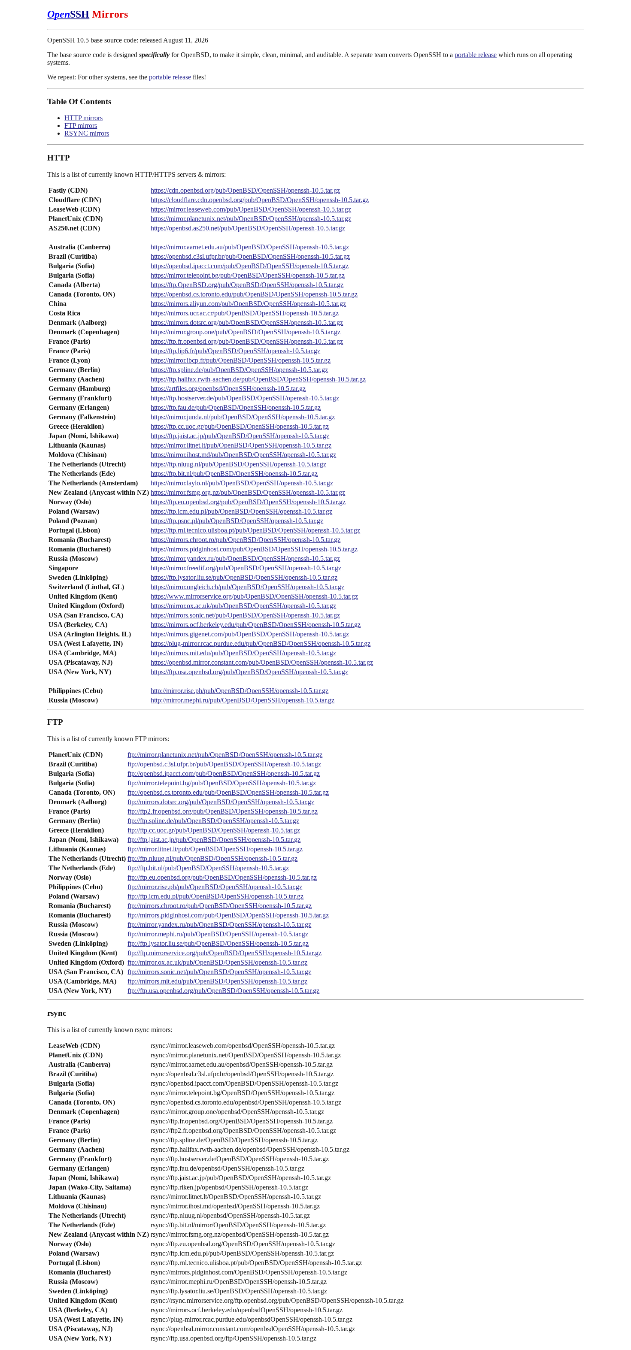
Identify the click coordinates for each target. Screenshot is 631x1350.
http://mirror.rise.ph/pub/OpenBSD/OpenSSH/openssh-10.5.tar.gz (239, 690)
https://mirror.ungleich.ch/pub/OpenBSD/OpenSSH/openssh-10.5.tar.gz (247, 586)
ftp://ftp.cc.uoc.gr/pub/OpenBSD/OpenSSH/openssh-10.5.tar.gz (213, 830)
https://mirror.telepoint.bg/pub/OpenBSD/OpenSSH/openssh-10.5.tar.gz (248, 275)
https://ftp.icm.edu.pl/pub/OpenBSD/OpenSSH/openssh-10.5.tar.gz (241, 511)
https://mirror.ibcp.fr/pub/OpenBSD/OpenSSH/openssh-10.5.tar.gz (241, 360)
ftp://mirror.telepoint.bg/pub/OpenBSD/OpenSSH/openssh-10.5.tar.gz (221, 783)
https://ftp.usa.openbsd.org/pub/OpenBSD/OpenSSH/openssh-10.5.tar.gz (249, 671)
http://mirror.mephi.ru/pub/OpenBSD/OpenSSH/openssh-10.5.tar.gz (242, 700)
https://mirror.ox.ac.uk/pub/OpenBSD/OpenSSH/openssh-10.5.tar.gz (243, 605)
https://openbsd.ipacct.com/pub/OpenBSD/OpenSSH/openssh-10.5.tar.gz (250, 265)
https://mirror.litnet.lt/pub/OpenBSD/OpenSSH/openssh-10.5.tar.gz (241, 445)
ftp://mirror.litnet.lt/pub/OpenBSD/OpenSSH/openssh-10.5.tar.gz (215, 849)
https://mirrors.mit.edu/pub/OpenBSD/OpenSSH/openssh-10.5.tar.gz (243, 653)
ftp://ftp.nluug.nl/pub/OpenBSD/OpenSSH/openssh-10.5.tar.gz (212, 858)
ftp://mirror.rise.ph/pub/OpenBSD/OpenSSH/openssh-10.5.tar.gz (214, 886)
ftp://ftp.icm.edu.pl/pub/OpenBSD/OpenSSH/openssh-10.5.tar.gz (215, 896)
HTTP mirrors (83, 117)
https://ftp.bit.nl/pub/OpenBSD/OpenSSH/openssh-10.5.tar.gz (234, 473)
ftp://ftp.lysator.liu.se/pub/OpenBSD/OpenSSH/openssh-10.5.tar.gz (218, 943)
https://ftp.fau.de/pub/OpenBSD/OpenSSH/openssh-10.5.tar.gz (236, 407)
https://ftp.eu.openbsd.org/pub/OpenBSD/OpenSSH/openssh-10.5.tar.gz (248, 501)
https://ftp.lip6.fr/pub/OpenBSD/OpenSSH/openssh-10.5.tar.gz (235, 350)
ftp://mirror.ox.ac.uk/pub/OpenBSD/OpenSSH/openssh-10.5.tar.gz (217, 962)
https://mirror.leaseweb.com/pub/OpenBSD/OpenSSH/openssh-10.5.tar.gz (251, 209)
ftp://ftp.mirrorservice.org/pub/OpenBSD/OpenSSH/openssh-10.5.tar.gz (224, 953)
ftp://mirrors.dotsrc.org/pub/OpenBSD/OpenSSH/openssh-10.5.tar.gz (220, 801)
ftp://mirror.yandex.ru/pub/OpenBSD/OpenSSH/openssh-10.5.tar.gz (219, 924)
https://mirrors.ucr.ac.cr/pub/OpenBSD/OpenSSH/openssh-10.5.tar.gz (245, 313)
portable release (476, 54)
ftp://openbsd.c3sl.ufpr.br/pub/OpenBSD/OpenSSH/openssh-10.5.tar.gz (224, 764)
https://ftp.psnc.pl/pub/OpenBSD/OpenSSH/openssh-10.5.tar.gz (237, 520)
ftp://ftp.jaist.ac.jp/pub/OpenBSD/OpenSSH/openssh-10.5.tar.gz (213, 839)
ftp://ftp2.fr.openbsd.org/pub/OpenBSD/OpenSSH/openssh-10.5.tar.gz (222, 811)
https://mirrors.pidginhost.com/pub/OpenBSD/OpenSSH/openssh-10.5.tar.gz (254, 549)
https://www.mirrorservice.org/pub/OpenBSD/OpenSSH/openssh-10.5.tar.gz (254, 596)
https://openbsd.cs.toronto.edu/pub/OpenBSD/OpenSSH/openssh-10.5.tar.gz (254, 294)
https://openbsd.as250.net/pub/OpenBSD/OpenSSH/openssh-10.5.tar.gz (248, 228)
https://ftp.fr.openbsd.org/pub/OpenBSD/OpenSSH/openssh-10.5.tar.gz (247, 341)
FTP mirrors (80, 125)
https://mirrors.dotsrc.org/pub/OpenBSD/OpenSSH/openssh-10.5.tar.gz (247, 322)
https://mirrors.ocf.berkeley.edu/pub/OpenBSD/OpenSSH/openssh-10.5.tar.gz (256, 624)
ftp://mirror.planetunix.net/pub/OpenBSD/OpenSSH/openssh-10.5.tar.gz (224, 754)
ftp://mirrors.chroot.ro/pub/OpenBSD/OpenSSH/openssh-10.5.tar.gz (219, 905)
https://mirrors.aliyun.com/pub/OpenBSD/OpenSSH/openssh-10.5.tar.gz (248, 303)
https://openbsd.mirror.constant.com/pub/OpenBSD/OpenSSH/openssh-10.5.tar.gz (262, 662)
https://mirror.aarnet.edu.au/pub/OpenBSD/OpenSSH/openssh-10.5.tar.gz (250, 247)
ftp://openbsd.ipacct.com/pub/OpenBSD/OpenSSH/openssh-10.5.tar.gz (223, 773)
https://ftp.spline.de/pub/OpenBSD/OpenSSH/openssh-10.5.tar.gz (239, 369)
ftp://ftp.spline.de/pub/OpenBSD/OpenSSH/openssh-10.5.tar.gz (213, 820)
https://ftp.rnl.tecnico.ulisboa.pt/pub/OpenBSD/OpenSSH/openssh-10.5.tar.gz (255, 530)
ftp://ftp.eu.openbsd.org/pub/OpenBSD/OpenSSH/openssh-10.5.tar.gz (222, 877)
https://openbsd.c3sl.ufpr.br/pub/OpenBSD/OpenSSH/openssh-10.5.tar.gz (250, 256)
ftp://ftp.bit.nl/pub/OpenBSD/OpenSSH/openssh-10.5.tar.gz (208, 868)
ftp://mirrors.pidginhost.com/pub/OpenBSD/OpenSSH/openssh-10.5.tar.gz (228, 915)
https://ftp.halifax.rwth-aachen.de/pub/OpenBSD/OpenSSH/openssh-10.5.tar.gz (258, 379)
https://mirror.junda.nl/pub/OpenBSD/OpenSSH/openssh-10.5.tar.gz (243, 417)
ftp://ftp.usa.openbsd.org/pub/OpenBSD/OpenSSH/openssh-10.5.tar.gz (223, 990)
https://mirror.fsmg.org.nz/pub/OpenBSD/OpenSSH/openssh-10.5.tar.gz (248, 492)
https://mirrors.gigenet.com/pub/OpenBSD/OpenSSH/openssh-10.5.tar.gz (250, 634)
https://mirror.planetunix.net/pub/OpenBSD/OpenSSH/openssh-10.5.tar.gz (251, 218)
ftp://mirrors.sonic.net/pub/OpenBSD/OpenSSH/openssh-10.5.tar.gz (219, 971)
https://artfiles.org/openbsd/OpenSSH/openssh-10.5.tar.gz (228, 388)
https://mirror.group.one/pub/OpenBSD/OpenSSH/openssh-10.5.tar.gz (245, 332)
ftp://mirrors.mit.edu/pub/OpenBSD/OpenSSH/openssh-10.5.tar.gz (217, 981)
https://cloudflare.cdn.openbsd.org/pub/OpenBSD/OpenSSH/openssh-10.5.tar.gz (260, 199)
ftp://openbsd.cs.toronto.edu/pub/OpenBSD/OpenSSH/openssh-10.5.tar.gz (228, 792)
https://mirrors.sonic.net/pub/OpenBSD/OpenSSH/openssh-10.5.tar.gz (245, 615)
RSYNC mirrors (86, 133)
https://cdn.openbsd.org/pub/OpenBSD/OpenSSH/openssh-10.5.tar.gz (245, 190)
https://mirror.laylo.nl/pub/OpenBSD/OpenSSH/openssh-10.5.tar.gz (242, 483)
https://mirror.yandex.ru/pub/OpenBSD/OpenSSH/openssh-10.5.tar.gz (245, 558)
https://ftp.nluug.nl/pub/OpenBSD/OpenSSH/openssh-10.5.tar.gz (238, 464)
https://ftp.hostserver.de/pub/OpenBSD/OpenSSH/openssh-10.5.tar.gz (245, 398)
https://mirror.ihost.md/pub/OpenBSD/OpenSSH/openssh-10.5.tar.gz (243, 454)
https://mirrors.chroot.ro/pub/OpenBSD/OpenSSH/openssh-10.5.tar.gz (245, 539)
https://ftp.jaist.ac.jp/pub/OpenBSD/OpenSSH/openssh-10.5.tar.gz (240, 435)
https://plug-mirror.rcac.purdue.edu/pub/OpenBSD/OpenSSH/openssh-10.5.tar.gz (260, 643)
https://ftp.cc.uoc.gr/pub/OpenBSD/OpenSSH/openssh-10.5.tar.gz (240, 426)
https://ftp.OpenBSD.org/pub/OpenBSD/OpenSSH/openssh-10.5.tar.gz (247, 284)
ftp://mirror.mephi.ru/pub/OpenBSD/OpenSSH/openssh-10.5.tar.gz (217, 934)
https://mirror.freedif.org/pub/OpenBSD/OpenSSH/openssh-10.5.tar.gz (246, 568)
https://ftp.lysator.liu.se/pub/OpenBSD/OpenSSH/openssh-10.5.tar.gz (244, 577)
